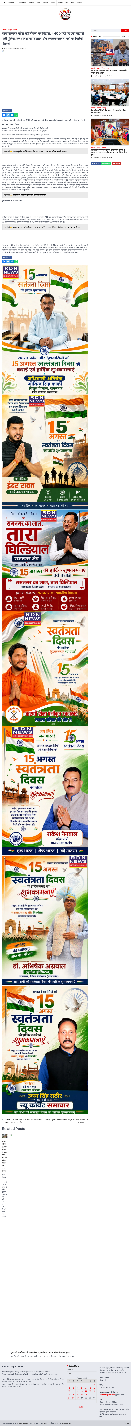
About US (70, 1369)
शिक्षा (67, 3)
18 (73, 1394)
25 (73, 1398)
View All (125, 36)
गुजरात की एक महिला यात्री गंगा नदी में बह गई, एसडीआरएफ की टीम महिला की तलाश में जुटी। (40, 1352)
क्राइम (53, 3)
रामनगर (108, 68)
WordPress (66, 1423)
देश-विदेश (31, 3)
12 (77, 1391)
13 (82, 1391)
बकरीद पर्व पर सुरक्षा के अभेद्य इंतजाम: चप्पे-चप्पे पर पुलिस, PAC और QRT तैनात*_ (4, 1156)
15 (90, 1391)
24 (69, 1398)
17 (69, 1394)
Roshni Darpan (22, 1423)
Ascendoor (46, 1423)
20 (82, 1394)
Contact (69, 1373)
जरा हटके (45, 3)
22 (90, 1394)
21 (86, 1394)
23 (94, 1394)
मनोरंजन (79, 3)
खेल (38, 3)
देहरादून (10, 29)
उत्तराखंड (11, 3)
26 (78, 1398)
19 (77, 1394)
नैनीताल (103, 68)
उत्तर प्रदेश (22, 3)
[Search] (127, 2)
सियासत (60, 3)
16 (94, 1391)
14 (86, 1391)
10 (69, 1391)
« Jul (81, 1407)
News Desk (7, 48)
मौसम (72, 3)
